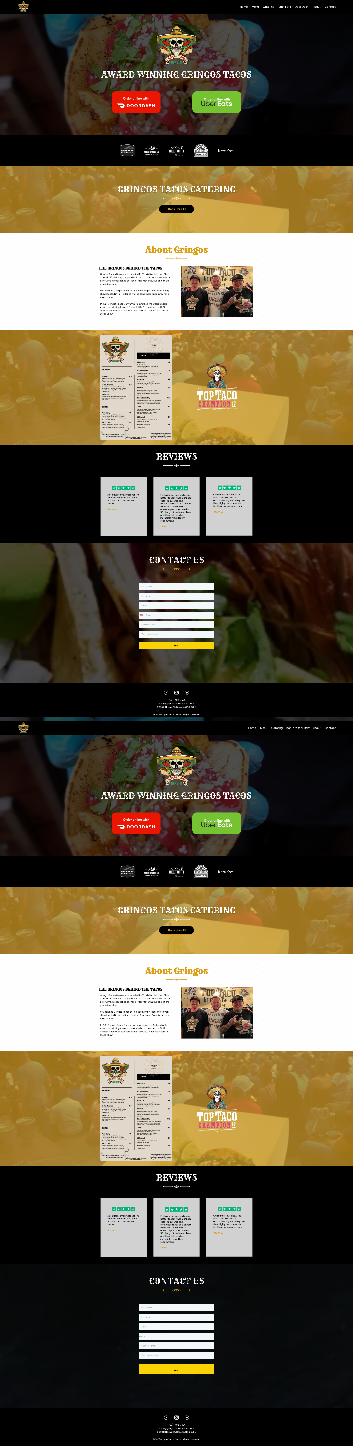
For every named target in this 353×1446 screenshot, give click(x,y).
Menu (255, 7)
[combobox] (142, 615)
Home (244, 7)
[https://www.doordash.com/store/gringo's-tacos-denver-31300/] (136, 102)
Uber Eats (285, 7)
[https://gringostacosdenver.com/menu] (136, 387)
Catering (268, 7)
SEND (176, 1371)
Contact (330, 7)
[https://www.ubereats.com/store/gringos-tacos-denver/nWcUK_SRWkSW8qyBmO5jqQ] (217, 102)
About (317, 7)
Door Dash (301, 7)
